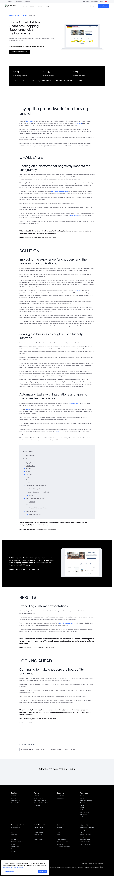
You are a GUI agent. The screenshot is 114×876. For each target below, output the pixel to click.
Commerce (9, 1)
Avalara (31, 434)
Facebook (84, 863)
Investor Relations (61, 839)
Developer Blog (84, 814)
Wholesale (14, 834)
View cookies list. (18, 867)
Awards (59, 837)
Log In (101, 1)
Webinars (82, 802)
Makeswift (27, 1)
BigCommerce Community (87, 827)
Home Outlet (78, 123)
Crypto (13, 844)
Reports (82, 807)
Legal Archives (87, 867)
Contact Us (60, 844)
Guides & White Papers (86, 800)
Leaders (59, 830)
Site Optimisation (41, 749)
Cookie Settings (99, 867)
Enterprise (14, 848)
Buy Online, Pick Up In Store (59, 191)
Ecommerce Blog (84, 812)
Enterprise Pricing (15, 800)
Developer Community (85, 839)
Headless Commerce (16, 830)
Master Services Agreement (77, 867)
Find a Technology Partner (41, 802)
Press (58, 834)
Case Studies (12, 15)
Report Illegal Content (55, 867)
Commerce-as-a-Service (17, 841)
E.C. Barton (29, 121)
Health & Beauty (38, 830)
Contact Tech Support (85, 834)
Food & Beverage (38, 832)
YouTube (95, 863)
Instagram (100, 863)
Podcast (82, 805)
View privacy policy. (8, 867)
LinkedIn (90, 863)
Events (81, 809)
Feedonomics (19, 1)
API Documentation (85, 841)
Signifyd (79, 291)
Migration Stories (55, 749)
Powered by (37, 805)
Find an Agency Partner (40, 800)
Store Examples (61, 798)
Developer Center (94, 1)
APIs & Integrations (27, 749)
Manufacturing (38, 834)
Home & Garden (22, 15)
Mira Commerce (74, 215)
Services (13, 798)
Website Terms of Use (65, 867)
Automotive (37, 837)
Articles (82, 798)
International (14, 839)
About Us (59, 827)
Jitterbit (27, 409)
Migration (13, 851)
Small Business (15, 846)
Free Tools (82, 817)
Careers (59, 832)
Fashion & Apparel (38, 827)
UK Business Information (63, 846)
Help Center (86, 1)
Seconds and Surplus (65, 623)
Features (13, 795)
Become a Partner (39, 798)
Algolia (57, 432)
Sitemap (93, 867)
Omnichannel (14, 837)
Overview (36, 795)
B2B (12, 832)
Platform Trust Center (62, 841)
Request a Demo (15, 802)
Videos (81, 832)
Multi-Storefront (15, 827)
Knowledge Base (84, 830)
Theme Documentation (86, 844)
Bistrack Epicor (73, 403)
